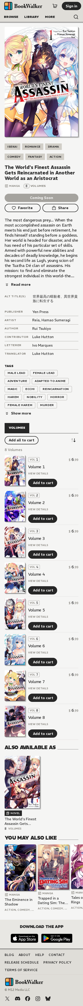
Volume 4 (36, 574)
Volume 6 (36, 645)
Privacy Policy (57, 962)
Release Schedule (22, 962)
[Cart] (55, 6)
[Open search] (76, 17)
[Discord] (17, 998)
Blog (9, 954)
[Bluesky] (48, 998)
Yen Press (40, 312)
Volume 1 (36, 466)
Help (39, 954)
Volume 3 (36, 538)
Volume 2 (36, 502)
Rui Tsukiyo (41, 328)
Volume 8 (36, 717)
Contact (57, 954)
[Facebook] (27, 998)
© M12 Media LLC (17, 989)
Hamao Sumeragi (56, 320)
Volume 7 (36, 681)
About (25, 954)
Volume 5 (36, 610)
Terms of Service (21, 970)
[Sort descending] (73, 440)
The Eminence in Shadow (19, 901)
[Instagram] (38, 998)
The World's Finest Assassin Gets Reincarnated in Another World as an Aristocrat (22, 821)
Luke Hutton (43, 337)
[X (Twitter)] (7, 998)
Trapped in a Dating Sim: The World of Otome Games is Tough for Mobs (52, 900)
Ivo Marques (42, 345)
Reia (36, 320)
